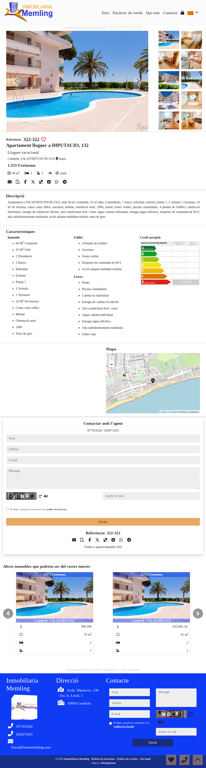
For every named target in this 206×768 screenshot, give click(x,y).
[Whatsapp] (57, 182)
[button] (8, 613)
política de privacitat (56, 509)
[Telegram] (65, 182)
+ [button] (111, 358)
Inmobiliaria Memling (77, 758)
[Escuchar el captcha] (46, 496)
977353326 (94, 430)
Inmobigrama (108, 762)
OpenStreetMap (179, 411)
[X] (33, 182)
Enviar (103, 521)
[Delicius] (41, 182)
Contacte (170, 12)
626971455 (111, 430)
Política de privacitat (103, 758)
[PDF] (18, 182)
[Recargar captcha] (40, 496)
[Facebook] (26, 182)
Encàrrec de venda (128, 12)
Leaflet (164, 411)
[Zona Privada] (182, 12)
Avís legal (145, 758)
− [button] (111, 364)
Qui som (153, 12)
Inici (105, 12)
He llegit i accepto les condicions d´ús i (38, 509)
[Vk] (49, 182)
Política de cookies (127, 758)
